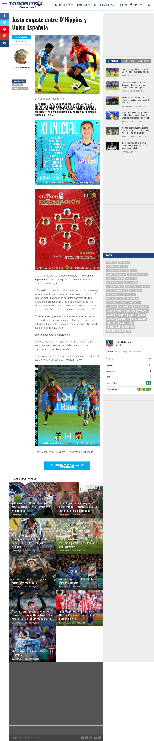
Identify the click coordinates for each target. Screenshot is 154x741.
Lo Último (129, 61)
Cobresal (130, 311)
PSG (128, 331)
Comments (144, 61)
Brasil (110, 315)
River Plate (134, 303)
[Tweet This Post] (4, 23)
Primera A (112, 323)
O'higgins (17, 85)
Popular (114, 61)
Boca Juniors (141, 307)
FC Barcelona (139, 319)
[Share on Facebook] (4, 16)
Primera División (61, 5)
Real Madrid (125, 307)
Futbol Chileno (114, 282)
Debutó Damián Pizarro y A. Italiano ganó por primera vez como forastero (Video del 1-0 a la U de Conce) (135, 130)
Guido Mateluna (21, 68)
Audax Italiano (127, 295)
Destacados (131, 282)
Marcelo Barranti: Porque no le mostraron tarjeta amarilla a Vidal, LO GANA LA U (135, 100)
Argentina (112, 295)
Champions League (116, 303)
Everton (133, 315)
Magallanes (126, 323)
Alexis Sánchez (114, 299)
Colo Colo (124, 262)
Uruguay (111, 319)
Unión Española (20, 88)
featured (111, 262)
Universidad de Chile (117, 266)
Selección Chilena (104, 5)
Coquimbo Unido (115, 311)
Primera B (82, 5)
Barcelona (123, 319)
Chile (133, 270)
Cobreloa (121, 315)
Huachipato (135, 291)
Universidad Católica (117, 270)
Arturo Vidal (131, 299)
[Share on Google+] (4, 36)
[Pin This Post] (4, 29)
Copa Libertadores (137, 274)
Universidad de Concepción (120, 327)
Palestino (131, 287)
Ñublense (143, 311)
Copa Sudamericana (117, 291)
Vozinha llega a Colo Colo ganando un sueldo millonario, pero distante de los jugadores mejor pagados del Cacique (136, 115)
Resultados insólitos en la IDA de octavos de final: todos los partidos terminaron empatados (135, 145)
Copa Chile (144, 287)
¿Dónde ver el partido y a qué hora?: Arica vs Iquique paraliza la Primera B (135, 70)
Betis (142, 315)
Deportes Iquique (115, 331)
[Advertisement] (128, 34)
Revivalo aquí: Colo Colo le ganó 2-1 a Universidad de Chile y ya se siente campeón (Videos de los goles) (135, 85)
